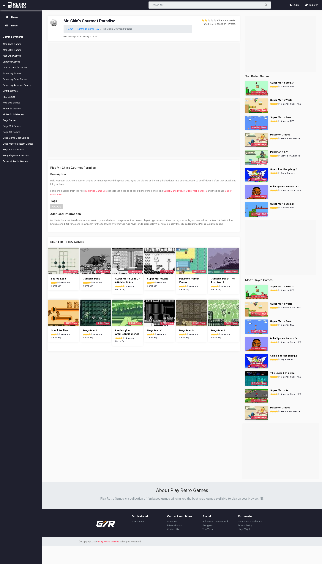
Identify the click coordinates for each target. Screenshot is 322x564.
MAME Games (10, 91)
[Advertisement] (143, 70)
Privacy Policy (174, 525)
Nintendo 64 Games (13, 114)
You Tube (208, 529)
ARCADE (56, 206)
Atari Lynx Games (12, 55)
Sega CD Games (11, 132)
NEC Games (9, 96)
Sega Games (10, 120)
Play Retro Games (108, 541)
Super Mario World (281, 100)
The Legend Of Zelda (282, 373)
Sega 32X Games (12, 126)
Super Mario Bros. (281, 117)
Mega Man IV (186, 330)
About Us (172, 521)
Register (313, 5)
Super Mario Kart (280, 390)
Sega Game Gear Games (16, 137)
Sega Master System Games (18, 143)
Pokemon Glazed (280, 134)
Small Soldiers (59, 330)
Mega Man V (154, 330)
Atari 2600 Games (12, 44)
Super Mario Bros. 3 (174, 190)
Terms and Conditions (250, 521)
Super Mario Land (157, 278)
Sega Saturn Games (13, 149)
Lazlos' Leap (58, 278)
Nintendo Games (12, 108)
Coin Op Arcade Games (15, 67)
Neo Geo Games (11, 102)
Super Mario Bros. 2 (196, 190)
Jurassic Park (91, 278)
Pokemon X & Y (279, 152)
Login (295, 5)
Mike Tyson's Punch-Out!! (285, 186)
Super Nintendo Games (15, 161)
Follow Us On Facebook (215, 521)
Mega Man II (90, 330)
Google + (208, 525)
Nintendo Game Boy (96, 190)
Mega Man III (218, 330)
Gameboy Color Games (15, 79)
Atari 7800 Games (12, 50)
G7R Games (138, 521)
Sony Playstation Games (16, 155)
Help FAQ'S (244, 529)
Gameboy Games (12, 73)
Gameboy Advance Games (17, 85)
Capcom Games (11, 61)
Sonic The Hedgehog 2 (283, 169)
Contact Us (173, 529)
